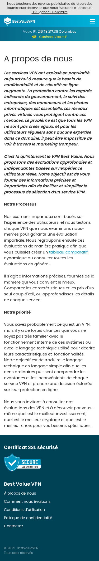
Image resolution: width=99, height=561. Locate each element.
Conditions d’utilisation (24, 509)
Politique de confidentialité (28, 517)
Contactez (13, 526)
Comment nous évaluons (27, 501)
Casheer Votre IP (53, 37)
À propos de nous (20, 493)
